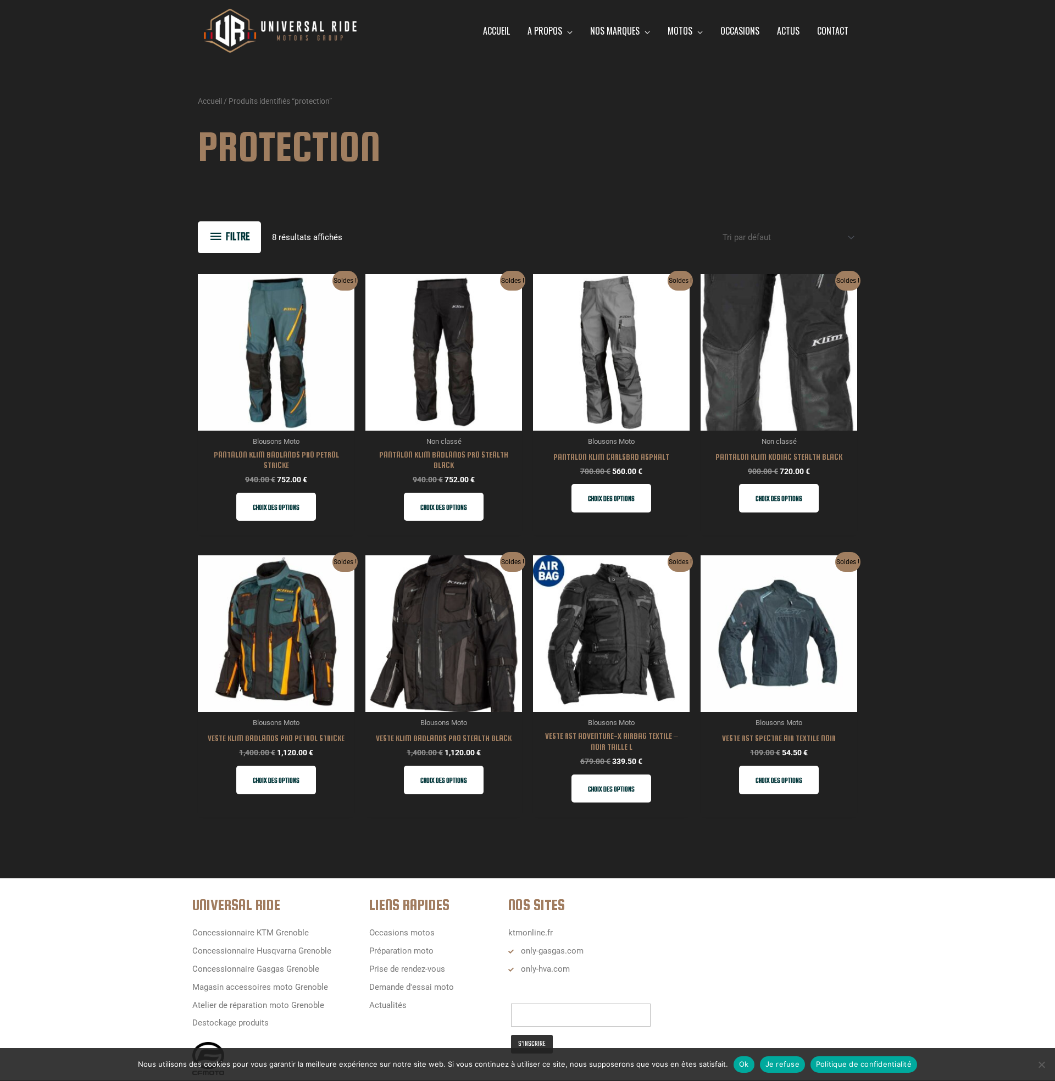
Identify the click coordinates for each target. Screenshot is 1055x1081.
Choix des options (276, 508)
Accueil (210, 101)
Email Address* (539, 993)
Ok (744, 1064)
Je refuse (782, 1064)
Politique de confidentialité (864, 1064)
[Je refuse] (1041, 1064)
